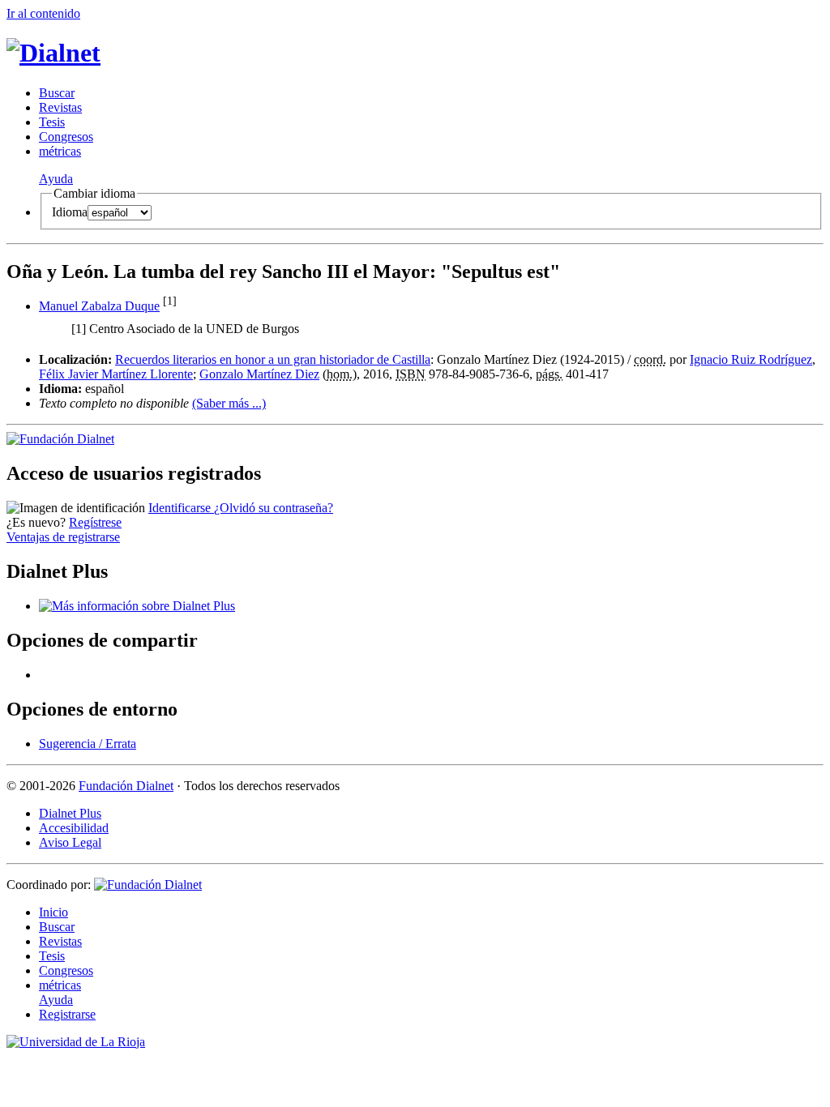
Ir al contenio (43, 13)
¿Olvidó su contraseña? (273, 508)
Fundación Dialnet (126, 786)
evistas (60, 107)
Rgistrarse (67, 1014)
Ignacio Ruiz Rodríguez (751, 359)
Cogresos (66, 136)
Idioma (70, 212)
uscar (57, 93)
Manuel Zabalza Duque (99, 306)
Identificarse (181, 508)
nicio (53, 912)
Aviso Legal (70, 842)
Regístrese (95, 522)
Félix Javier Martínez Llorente (116, 374)
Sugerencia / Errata (87, 743)
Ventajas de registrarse (63, 537)
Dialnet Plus (70, 813)
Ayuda (56, 179)
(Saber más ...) (229, 403)
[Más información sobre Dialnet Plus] (137, 606)
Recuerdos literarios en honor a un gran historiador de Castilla (272, 359)
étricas (60, 151)
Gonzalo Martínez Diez (259, 374)
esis (52, 122)
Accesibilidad (74, 828)
